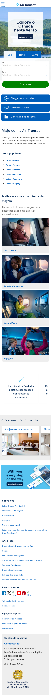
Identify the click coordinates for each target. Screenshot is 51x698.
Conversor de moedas (12, 618)
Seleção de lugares (13, 285)
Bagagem (8, 358)
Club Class (9, 250)
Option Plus (9, 322)
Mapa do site (7, 628)
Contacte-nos (8, 605)
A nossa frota (8, 515)
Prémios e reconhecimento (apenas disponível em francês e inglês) (24, 531)
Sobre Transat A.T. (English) (14, 506)
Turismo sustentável (11, 525)
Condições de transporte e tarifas (17, 546)
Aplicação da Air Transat (13, 601)
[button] (10, 54)
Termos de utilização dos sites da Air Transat (22, 560)
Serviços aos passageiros (13, 555)
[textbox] (25, 64)
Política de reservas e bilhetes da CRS (19, 579)
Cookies (5, 550)
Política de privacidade (12, 574)
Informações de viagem (12, 510)
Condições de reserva (12, 570)
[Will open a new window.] (4, 593)
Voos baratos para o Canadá (14, 623)
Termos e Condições (11, 565)
